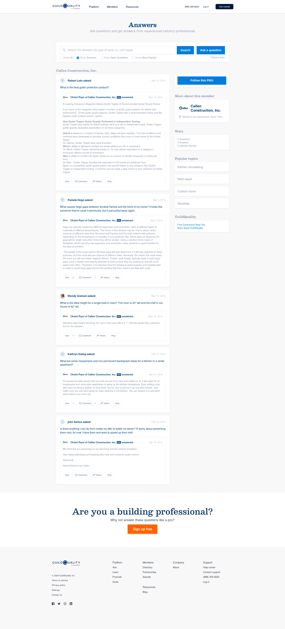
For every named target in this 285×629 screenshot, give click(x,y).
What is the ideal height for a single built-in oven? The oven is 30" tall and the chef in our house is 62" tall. (111, 304)
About (176, 567)
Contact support (211, 572)
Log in (206, 6)
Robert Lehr (75, 80)
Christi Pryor (77, 97)
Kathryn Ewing (77, 354)
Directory (148, 567)
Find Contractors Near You (191, 224)
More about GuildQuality (190, 228)
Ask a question (210, 50)
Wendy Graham (77, 296)
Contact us (57, 594)
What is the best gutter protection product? (84, 87)
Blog (145, 591)
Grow (115, 581)
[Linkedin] (71, 604)
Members (112, 7)
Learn (115, 572)
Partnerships (149, 572)
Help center (209, 567)
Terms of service (60, 580)
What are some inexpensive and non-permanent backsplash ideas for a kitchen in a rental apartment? (112, 362)
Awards (147, 576)
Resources (132, 7)
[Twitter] (59, 604)
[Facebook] (53, 604)
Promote (117, 576)
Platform (94, 7)
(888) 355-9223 (192, 6)
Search (185, 50)
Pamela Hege (76, 200)
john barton (75, 422)
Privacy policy (58, 585)
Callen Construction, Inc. (102, 97)
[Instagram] (65, 604)
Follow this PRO (201, 80)
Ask (114, 567)
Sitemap (56, 590)
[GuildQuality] (66, 7)
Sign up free (142, 528)
